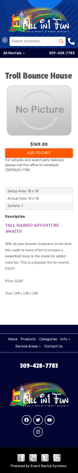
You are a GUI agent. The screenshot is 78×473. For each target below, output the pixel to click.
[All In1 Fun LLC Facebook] (26, 420)
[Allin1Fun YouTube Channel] (57, 457)
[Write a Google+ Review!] (33, 457)
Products (28, 339)
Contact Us (53, 346)
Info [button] (64, 339)
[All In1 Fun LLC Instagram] (38, 432)
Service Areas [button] (27, 346)
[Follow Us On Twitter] (45, 457)
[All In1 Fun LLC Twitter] (38, 420)
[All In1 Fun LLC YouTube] (49, 420)
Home (12, 339)
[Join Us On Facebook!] (21, 457)
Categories (48, 339)
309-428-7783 (62, 53)
